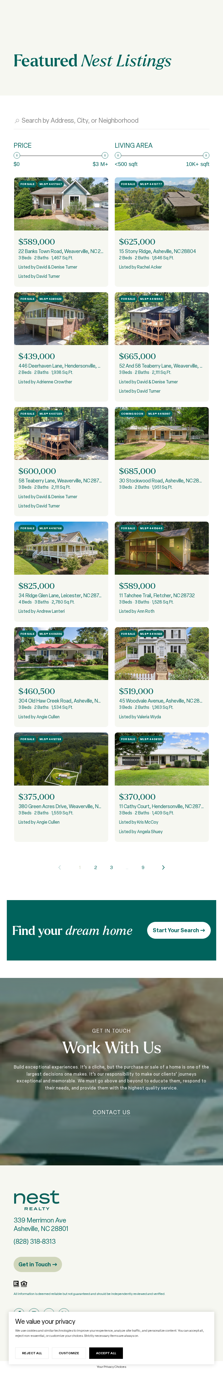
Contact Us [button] (112, 1112)
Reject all (32, 1353)
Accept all (106, 1353)
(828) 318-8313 (35, 1241)
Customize (69, 1353)
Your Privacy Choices (111, 1367)
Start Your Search (176, 930)
